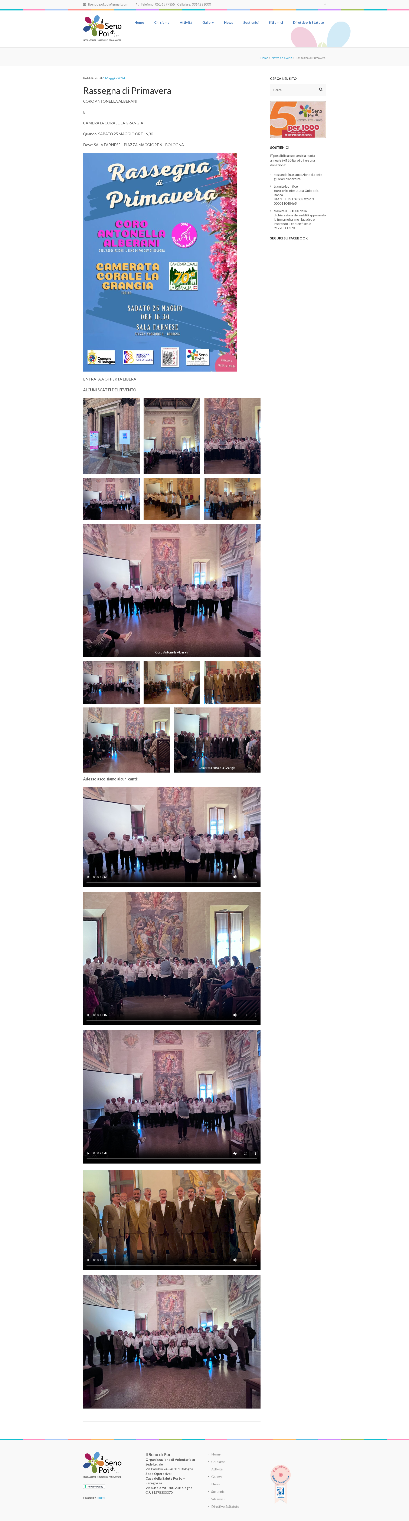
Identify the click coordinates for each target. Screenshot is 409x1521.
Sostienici (251, 22)
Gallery (208, 22)
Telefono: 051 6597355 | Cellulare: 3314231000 (175, 4)
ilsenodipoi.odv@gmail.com (107, 4)
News (228, 22)
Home (139, 22)
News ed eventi (282, 58)
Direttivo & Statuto (308, 22)
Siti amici (276, 22)
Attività (186, 22)
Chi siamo (162, 22)
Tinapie (100, 1497)
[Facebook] (325, 4)
